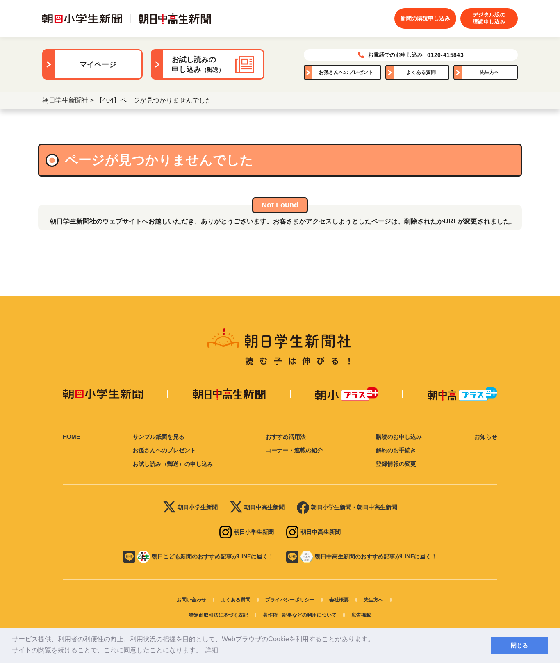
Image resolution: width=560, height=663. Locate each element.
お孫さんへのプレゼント (346, 72)
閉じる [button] (519, 645)
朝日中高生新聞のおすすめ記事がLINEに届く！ (376, 556)
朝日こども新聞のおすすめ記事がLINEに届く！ (213, 556)
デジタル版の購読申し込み (489, 18)
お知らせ (485, 436)
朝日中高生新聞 (264, 507)
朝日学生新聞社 (65, 100)
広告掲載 (361, 615)
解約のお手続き (396, 450)
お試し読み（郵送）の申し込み (173, 463)
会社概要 (339, 600)
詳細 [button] (211, 650)
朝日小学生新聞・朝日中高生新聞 (354, 507)
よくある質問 (421, 72)
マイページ (98, 64)
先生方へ (489, 72)
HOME (71, 436)
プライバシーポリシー (289, 600)
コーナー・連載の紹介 (294, 450)
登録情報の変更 (396, 463)
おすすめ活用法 (286, 436)
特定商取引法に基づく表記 (218, 615)
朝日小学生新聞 (198, 507)
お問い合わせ (191, 600)
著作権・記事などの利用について (300, 615)
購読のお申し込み (399, 436)
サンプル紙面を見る (158, 436)
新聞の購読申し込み (425, 18)
